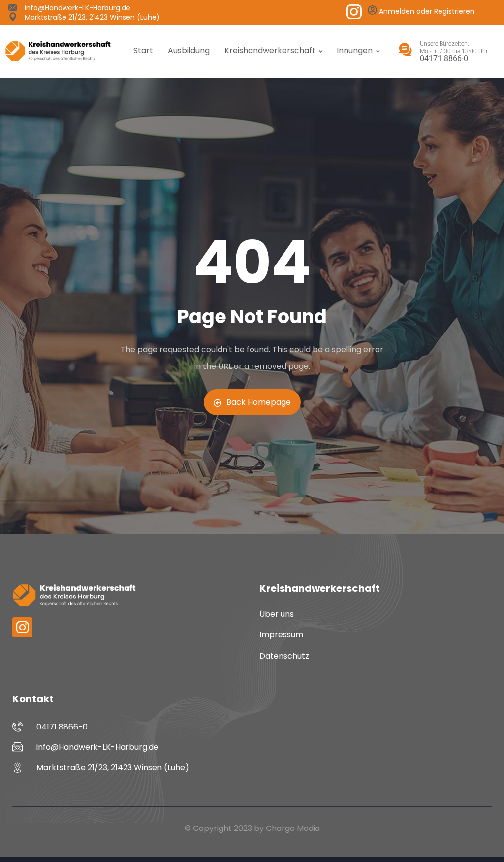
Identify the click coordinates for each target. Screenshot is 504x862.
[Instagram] (354, 11)
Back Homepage (258, 402)
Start (143, 50)
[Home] (58, 50)
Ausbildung (189, 50)
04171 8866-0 (444, 58)
